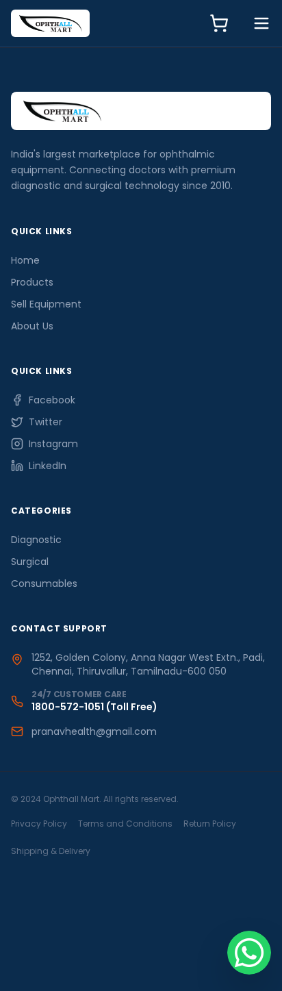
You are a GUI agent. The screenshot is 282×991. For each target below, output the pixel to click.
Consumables (44, 583)
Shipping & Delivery (50, 851)
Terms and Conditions (125, 823)
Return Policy (209, 823)
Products (32, 282)
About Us (32, 326)
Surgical (30, 561)
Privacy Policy (39, 823)
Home (25, 260)
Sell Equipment (46, 304)
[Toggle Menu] (261, 23)
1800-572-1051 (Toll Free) (94, 707)
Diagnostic (36, 540)
